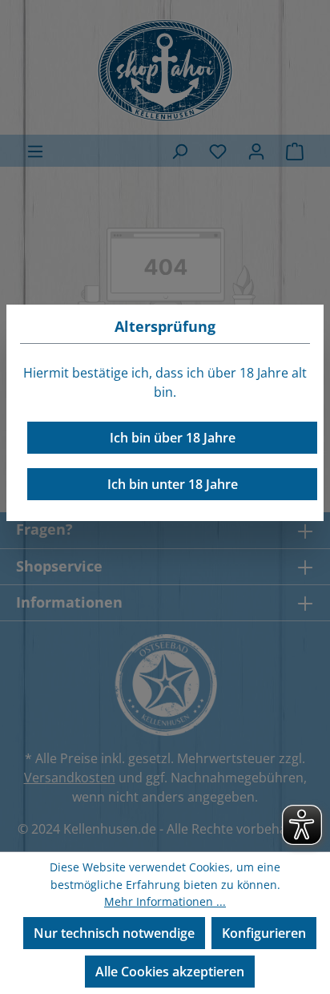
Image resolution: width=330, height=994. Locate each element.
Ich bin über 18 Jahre (172, 437)
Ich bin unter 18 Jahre (172, 484)
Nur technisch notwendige (114, 933)
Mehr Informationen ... (165, 901)
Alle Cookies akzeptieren (169, 971)
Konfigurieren (264, 933)
